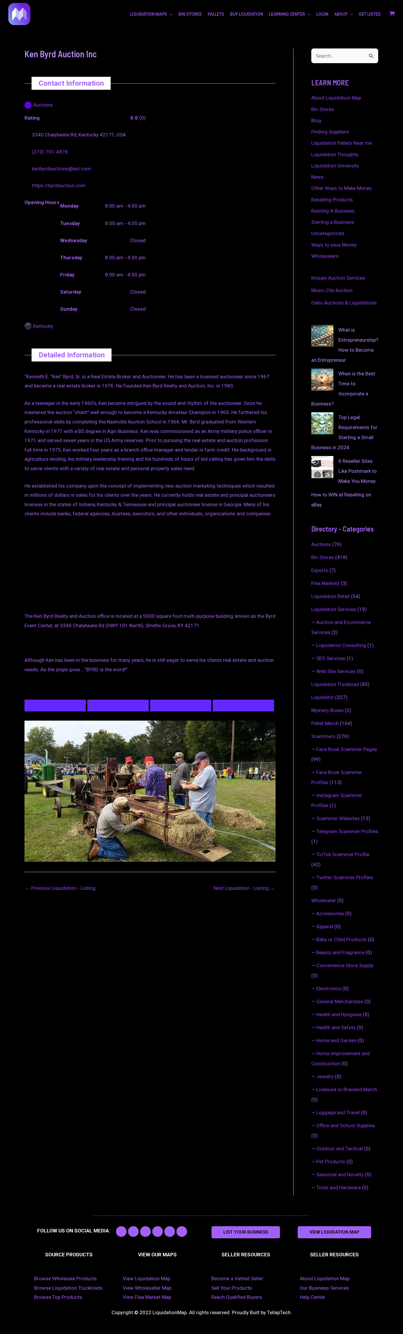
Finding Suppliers (330, 132)
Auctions (321, 544)
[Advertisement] (150, 568)
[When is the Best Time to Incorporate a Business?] (322, 380)
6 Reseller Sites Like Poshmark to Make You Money (357, 471)
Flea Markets (325, 583)
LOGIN (322, 14)
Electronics (328, 988)
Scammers (323, 736)
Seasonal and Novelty (340, 1174)
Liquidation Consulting (341, 645)
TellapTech (279, 1312)
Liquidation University (335, 166)
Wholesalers (325, 256)
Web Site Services (336, 671)
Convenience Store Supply (344, 965)
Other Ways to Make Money (341, 188)
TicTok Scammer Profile (342, 854)
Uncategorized (327, 233)
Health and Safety (336, 1027)
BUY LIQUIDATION (246, 14)
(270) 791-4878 (50, 152)
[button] (246, 1232)
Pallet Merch (325, 723)
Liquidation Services (333, 609)
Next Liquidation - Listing (244, 888)
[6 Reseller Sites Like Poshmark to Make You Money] (322, 467)
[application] (169, 14)
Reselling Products (332, 200)
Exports (319, 570)
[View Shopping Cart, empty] (392, 14)
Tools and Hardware (338, 1187)
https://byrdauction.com (59, 185)
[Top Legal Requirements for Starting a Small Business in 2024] (322, 423)
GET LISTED (370, 14)
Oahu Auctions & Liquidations (344, 303)
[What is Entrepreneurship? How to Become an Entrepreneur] (322, 336)
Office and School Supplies (345, 1125)
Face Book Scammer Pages (346, 749)
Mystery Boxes (327, 710)
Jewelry (325, 1076)
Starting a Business (332, 222)
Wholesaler (323, 900)
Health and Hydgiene (339, 1014)
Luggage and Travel (338, 1112)
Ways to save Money (334, 245)
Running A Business (333, 211)
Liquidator (322, 697)
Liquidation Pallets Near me (341, 143)
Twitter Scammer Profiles (344, 877)
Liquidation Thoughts (334, 154)
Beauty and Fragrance (340, 952)
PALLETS (216, 14)
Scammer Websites (338, 818)
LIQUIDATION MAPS (148, 14)
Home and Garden (336, 1040)
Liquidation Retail (330, 596)
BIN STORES (190, 14)
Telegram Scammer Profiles (347, 831)
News (317, 177)
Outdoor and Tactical (339, 1148)
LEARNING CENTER (287, 14)
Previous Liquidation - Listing (60, 888)
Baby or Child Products (341, 939)
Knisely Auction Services (338, 278)
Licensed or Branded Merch (346, 1089)
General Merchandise (339, 1001)
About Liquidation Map (336, 98)
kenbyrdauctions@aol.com (61, 169)
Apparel (324, 926)
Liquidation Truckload (335, 684)
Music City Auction (332, 290)
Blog (316, 120)
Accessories (330, 913)
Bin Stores (322, 109)
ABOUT (341, 14)
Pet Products (330, 1161)
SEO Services (330, 658)
